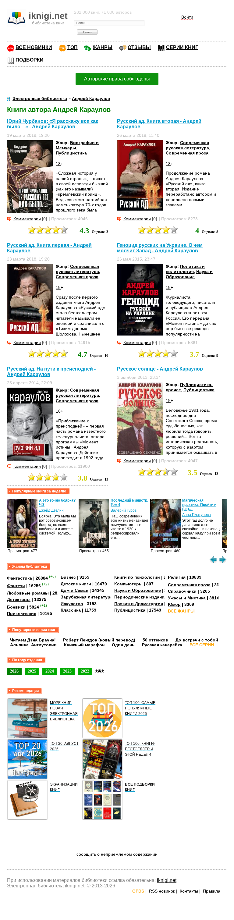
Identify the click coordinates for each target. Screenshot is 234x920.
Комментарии (27, 218)
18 (58, 163)
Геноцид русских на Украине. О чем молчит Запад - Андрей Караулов (160, 248)
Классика (71, 610)
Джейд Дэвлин (51, 510)
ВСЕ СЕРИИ (202, 644)
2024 (49, 671)
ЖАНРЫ (102, 47)
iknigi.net (166, 880)
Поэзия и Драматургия (138, 603)
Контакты (189, 891)
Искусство (72, 603)
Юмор (174, 604)
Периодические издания (140, 597)
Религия (177, 577)
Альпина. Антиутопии (33, 644)
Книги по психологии (137, 577)
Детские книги (76, 583)
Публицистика (71, 153)
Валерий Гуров (123, 510)
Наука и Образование (189, 274)
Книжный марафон (84, 644)
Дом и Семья (74, 590)
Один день (123, 644)
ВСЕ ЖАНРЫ (181, 611)
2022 (85, 671)
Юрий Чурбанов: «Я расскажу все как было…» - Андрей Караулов (52, 124)
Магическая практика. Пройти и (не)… (199, 504)
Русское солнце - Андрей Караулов (160, 368)
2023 (67, 671)
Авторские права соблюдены (117, 78)
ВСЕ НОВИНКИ (34, 47)
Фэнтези (16, 585)
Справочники (182, 591)
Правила (211, 891)
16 (58, 411)
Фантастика (19, 578)
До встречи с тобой (197, 640)
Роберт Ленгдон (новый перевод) (99, 640)
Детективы (18, 599)
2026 (14, 671)
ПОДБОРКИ (30, 59)
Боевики (16, 607)
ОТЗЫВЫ (139, 47)
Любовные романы (28, 593)
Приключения (21, 613)
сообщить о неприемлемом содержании (117, 854)
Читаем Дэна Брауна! (33, 640)
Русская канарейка (162, 644)
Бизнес (68, 577)
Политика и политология (185, 269)
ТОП (72, 47)
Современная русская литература (187, 145)
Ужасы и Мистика (187, 597)
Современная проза (187, 153)
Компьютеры (128, 583)
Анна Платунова (196, 515)
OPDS (138, 891)
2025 (32, 671)
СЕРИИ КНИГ (182, 47)
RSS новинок (162, 891)
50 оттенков (155, 640)
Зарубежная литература (87, 597)
